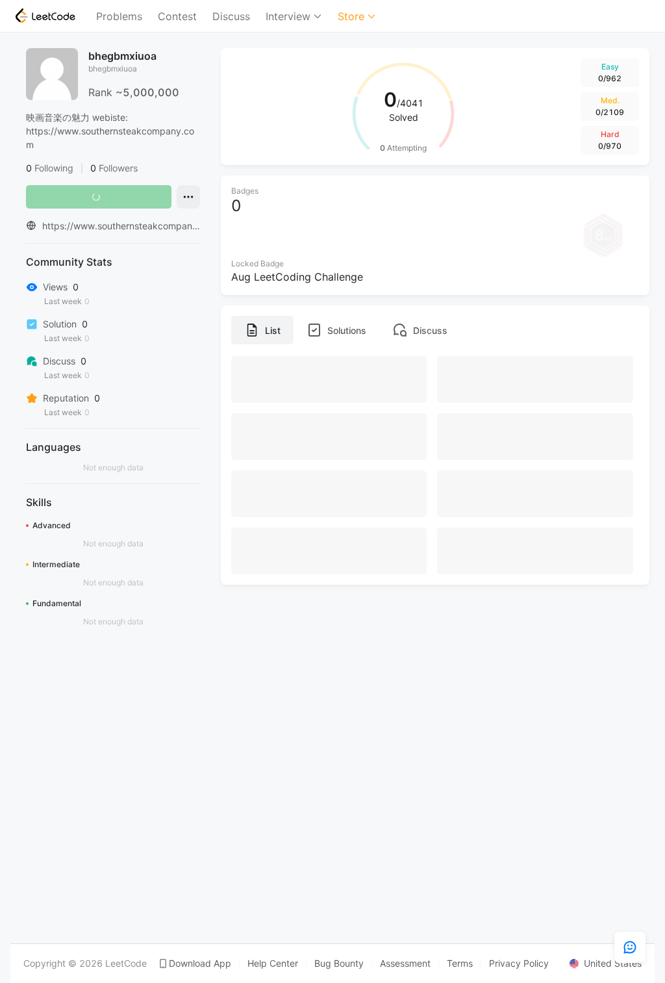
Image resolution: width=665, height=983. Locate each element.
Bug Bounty (339, 963)
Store (351, 16)
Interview (288, 16)
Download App (200, 963)
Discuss (231, 16)
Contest (177, 16)
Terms (460, 963)
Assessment (405, 963)
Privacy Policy (519, 963)
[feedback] (630, 947)
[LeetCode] (45, 15)
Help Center (272, 963)
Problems (119, 16)
